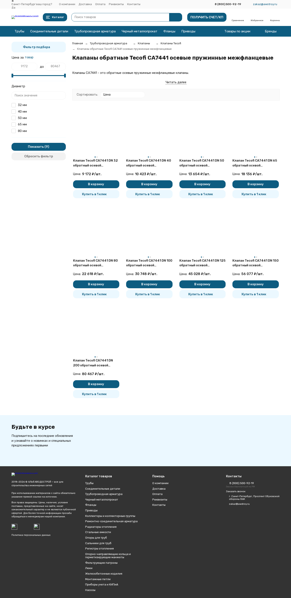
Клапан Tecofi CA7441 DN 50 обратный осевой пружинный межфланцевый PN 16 (201, 163)
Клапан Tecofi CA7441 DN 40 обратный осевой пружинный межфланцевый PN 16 (148, 163)
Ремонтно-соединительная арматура (111, 521)
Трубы (19, 31)
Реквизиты (116, 4)
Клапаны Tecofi (171, 43)
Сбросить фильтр (38, 156)
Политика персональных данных (31, 535)
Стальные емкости (98, 532)
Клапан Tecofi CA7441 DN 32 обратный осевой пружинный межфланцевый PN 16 (95, 163)
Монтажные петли (98, 579)
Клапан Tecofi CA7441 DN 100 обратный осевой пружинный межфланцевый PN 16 (149, 263)
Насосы (90, 590)
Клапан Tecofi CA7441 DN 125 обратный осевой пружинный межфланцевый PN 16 (202, 263)
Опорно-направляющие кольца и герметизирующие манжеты (108, 555)
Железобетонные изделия (103, 573)
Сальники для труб (98, 543)
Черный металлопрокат (139, 31)
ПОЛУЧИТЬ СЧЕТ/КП (206, 17)
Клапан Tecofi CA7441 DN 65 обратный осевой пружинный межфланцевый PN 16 (254, 163)
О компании (67, 4)
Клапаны (144, 43)
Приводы (188, 31)
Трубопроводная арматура (95, 31)
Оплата (100, 4)
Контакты (133, 4)
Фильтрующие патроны (101, 562)
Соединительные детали (49, 31)
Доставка (85, 4)
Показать (36, 147)
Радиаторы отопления (101, 526)
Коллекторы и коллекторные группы (110, 516)
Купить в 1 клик (94, 194)
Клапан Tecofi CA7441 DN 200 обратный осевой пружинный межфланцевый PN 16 (95, 363)
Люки (88, 568)
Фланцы (169, 31)
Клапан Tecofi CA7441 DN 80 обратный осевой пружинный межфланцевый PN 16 (95, 263)
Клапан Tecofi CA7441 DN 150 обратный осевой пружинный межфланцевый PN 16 (255, 263)
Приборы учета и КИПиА (101, 584)
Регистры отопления (99, 548)
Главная (77, 43)
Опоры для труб (96, 537)
